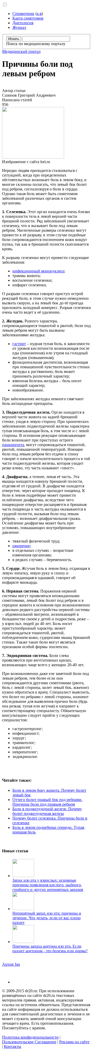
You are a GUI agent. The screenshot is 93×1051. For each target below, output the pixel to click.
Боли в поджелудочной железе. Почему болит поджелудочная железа (47, 811)
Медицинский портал (21, 51)
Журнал (19, 27)
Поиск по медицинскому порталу (35, 43)
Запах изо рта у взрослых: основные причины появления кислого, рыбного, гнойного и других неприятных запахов (47, 885)
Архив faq (11, 964)
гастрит (19, 343)
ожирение (21, 546)
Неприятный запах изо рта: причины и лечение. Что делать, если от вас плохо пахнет (46, 918)
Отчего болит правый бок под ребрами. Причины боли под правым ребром (47, 801)
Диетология (22, 23)
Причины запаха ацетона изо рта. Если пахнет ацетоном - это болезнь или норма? (50, 948)
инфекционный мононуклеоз (38, 271)
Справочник (23, 13)
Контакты (12, 1046)
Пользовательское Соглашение (29, 1042)
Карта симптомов (27, 18)
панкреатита (13, 445)
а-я (39, 13)
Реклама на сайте (74, 1042)
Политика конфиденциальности (30, 1037)
